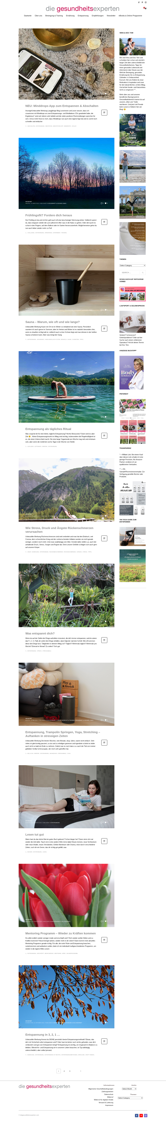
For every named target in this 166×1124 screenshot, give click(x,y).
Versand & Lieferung (106, 1102)
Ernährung (48, 232)
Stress (85, 552)
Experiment (56, 232)
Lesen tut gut (34, 834)
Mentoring (57, 953)
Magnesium (53, 753)
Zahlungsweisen (107, 1091)
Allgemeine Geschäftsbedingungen (100, 1089)
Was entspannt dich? (40, 633)
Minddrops (67, 126)
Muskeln (64, 339)
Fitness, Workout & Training (65, 720)
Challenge (30, 232)
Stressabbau (46, 651)
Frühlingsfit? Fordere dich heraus (48, 215)
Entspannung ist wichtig (53, 1054)
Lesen (44, 852)
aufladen (30, 446)
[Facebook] (139, 2)
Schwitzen (75, 339)
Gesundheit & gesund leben (57, 203)
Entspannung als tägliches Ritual (48, 429)
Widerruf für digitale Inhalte (103, 1100)
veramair (28, 92)
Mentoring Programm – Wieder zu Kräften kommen (60, 933)
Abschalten (31, 126)
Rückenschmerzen (70, 552)
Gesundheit (40, 339)
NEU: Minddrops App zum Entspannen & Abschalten (61, 106)
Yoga (68, 753)
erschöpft (40, 953)
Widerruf (110, 1097)
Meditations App (58, 126)
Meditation (48, 126)
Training (64, 232)
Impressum (109, 1105)
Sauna (69, 339)
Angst (29, 552)
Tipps (81, 339)
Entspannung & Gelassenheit (64, 310)
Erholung (81, 1054)
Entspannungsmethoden (69, 1054)
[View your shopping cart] (145, 8)
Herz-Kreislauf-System (52, 339)
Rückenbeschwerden (56, 552)
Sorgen (79, 552)
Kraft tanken (89, 1054)
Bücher (29, 852)
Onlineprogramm (71, 953)
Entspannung (56, 94)
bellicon (30, 753)
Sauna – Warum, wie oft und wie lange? (52, 322)
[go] (143, 272)
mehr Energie (49, 953)
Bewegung (35, 552)
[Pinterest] (142, 2)
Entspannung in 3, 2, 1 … (42, 1034)
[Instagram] (145, 2)
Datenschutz (108, 1094)
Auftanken (37, 446)
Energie (44, 446)
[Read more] (104, 115)
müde (63, 953)
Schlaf (74, 126)
